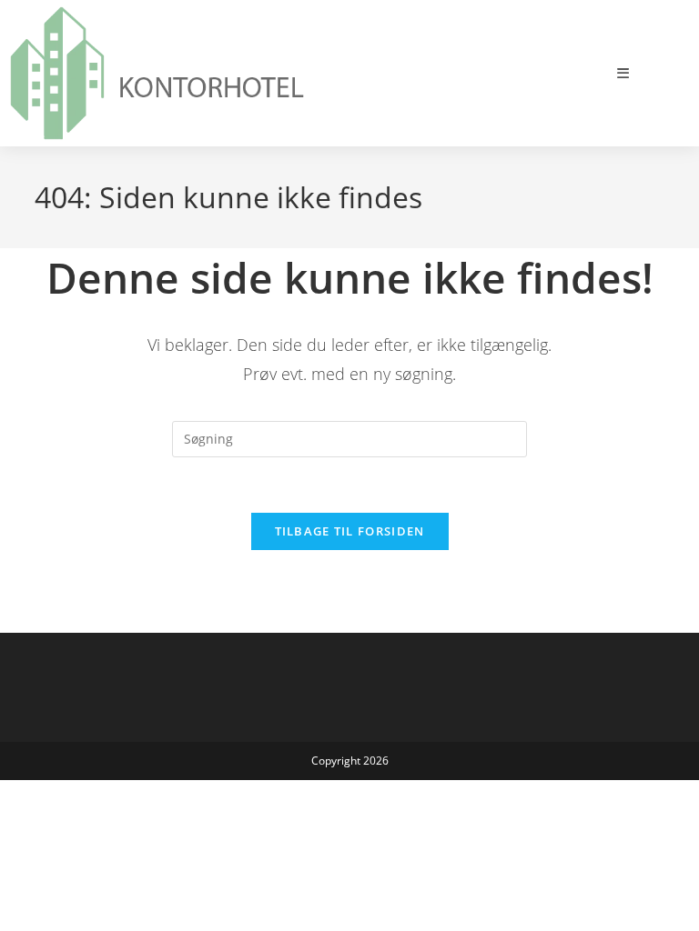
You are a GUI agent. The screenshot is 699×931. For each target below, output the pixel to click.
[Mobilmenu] (623, 73)
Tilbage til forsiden (350, 531)
